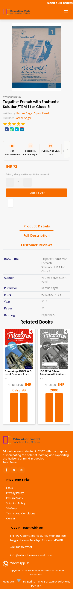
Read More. (10, 462)
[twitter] (17, 129)
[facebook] (6, 129)
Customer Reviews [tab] (36, 245)
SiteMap (11, 508)
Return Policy (14, 498)
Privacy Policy (15, 493)
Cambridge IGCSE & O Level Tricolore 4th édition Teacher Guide (18, 374)
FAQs (9, 488)
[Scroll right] (67, 149)
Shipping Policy (15, 503)
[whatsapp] (11, 129)
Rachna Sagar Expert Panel (32, 113)
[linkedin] (22, 129)
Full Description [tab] (36, 235)
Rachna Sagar (23, 118)
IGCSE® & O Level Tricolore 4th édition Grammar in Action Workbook (52, 376)
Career (10, 518)
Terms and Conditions (20, 513)
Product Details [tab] (36, 226)
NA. (6, 378)
